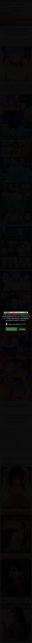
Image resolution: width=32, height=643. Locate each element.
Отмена (22, 329)
